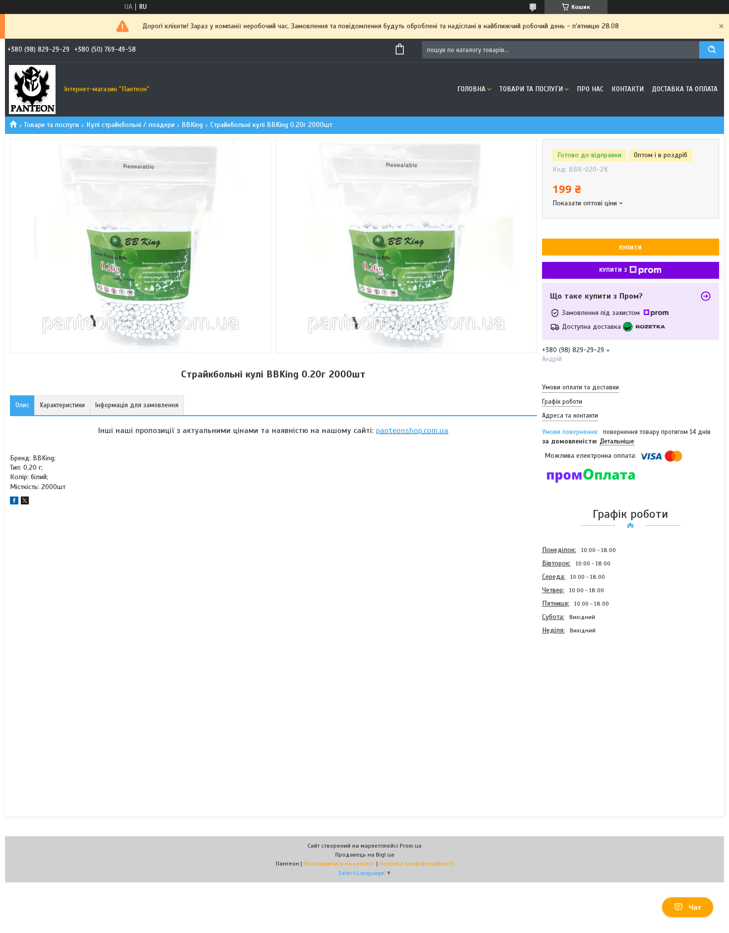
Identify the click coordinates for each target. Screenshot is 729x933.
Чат (695, 907)
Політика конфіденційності (416, 863)
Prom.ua (411, 845)
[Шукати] (711, 50)
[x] (25, 502)
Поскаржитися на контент (339, 863)
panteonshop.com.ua (412, 430)
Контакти (627, 89)
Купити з (613, 269)
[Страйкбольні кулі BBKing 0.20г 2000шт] (577, 690)
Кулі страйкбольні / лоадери (130, 125)
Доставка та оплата (685, 89)
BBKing (192, 125)
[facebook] (14, 502)
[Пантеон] (32, 89)
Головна (471, 89)
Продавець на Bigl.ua (364, 854)
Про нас (590, 89)
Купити (630, 247)
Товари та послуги (531, 89)
